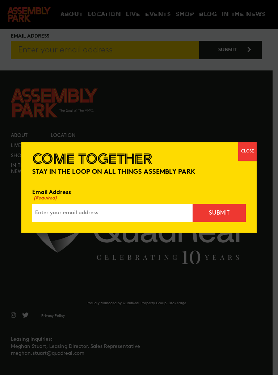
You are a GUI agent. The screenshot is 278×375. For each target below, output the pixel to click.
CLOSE (247, 151)
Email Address (51, 195)
